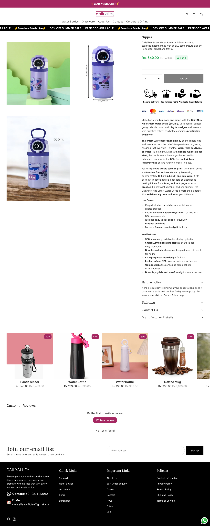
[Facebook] (8, 519)
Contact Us (150, 309)
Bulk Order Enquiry (117, 483)
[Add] (48, 374)
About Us (111, 478)
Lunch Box (64, 500)
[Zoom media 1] (38, 73)
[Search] (187, 14)
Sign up (195, 450)
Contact (111, 495)
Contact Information (167, 478)
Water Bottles (66, 483)
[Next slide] (199, 360)
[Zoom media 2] (102, 73)
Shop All (63, 478)
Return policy (152, 282)
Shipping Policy (165, 495)
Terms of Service (166, 500)
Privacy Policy (164, 483)
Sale (109, 512)
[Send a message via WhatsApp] (204, 520)
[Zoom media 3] (38, 158)
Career (110, 489)
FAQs (109, 500)
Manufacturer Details (157, 317)
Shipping (148, 302)
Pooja (62, 495)
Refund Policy (164, 489)
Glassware (64, 489)
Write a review (105, 420)
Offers (110, 506)
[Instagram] (14, 519)
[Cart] (201, 14)
